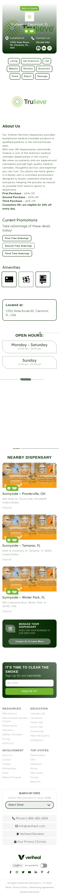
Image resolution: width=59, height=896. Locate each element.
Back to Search (30, 8)
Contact (6, 760)
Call (47, 61)
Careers (6, 764)
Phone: (32, 818)
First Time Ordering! (17, 238)
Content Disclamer (29, 892)
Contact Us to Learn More (29, 641)
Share (15, 76)
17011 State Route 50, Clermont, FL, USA (27, 313)
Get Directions (31, 61)
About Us (7, 755)
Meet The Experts (39, 736)
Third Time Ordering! (17, 253)
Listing (14, 61)
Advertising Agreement (41, 887)
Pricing (6, 739)
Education (8, 730)
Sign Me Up (29, 691)
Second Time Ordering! (18, 246)
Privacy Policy (20, 887)
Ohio (33, 760)
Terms (8, 887)
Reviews (28, 69)
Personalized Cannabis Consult (15, 719)
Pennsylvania (37, 755)
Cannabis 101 (37, 714)
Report (28, 76)
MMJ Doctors (9, 714)
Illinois (34, 769)
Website (13, 69)
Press (5, 773)
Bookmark (44, 69)
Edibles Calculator (12, 735)
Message (42, 76)
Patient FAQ (36, 723)
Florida (34, 777)
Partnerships (9, 769)
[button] (29, 805)
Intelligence (36, 740)
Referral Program (11, 777)
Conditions (36, 718)
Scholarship (37, 731)
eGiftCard (7, 743)
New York (35, 782)
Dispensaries (9, 726)
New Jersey (36, 773)
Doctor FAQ (36, 727)
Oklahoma (36, 764)
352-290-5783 (43, 42)
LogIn (17, 865)
